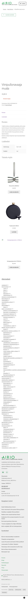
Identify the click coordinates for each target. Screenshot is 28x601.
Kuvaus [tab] (3, 112)
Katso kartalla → (6, 579)
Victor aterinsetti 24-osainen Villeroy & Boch (12, 509)
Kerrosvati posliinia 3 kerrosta (9, 521)
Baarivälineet (10, 9)
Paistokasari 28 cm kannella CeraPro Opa (11, 546)
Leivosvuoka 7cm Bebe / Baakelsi (9, 544)
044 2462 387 (4, 486)
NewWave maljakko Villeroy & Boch (10, 512)
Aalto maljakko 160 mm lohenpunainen (11, 526)
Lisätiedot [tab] (4, 117)
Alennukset (6, 279)
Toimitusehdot (4, 586)
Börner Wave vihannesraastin (8, 549)
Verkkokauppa (5, 562)
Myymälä (3, 565)
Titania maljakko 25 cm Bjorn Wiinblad (11, 523)
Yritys (2, 567)
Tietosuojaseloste (13, 586)
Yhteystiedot (4, 570)
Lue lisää (14, 232)
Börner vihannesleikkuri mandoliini (10, 536)
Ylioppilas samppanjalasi (7, 539)
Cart (21, 597)
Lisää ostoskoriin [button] (14, 192)
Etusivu (4, 9)
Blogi (2, 560)
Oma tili (4, 598)
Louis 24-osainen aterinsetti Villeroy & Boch (12, 541)
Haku (14, 598)
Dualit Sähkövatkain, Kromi (8, 507)
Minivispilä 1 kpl (5, 551)
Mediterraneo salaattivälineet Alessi (10, 514)
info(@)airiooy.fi (5, 488)
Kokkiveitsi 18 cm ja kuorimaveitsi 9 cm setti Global (12, 517)
